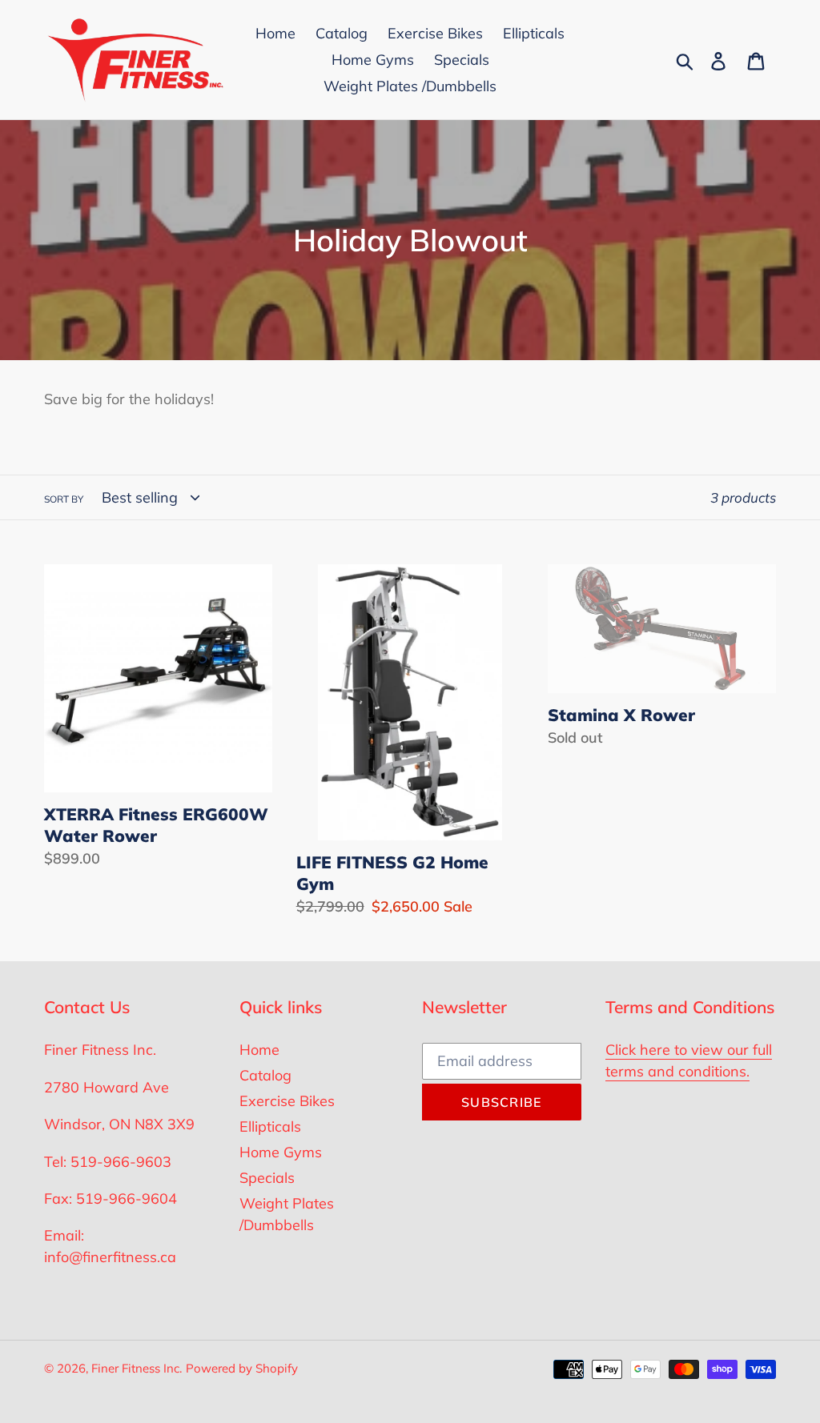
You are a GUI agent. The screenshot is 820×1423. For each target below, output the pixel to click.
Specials (267, 1177)
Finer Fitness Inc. (136, 1368)
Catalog (265, 1075)
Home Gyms (280, 1152)
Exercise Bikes (287, 1101)
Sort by (63, 499)
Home (259, 1049)
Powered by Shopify (242, 1368)
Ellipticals (270, 1126)
